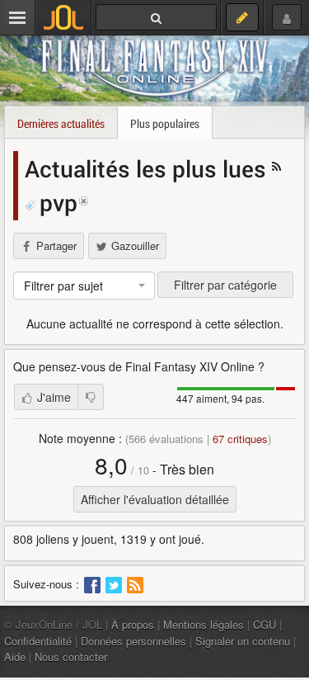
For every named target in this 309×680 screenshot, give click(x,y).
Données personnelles (133, 641)
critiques (240, 438)
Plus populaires (164, 123)
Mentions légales (203, 624)
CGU (264, 624)
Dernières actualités (61, 123)
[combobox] (84, 286)
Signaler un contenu (242, 641)
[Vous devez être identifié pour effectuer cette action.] (90, 397)
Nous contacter (71, 656)
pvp (58, 202)
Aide (15, 656)
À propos (132, 624)
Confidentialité (38, 641)
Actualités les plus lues (148, 168)
